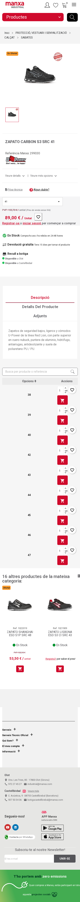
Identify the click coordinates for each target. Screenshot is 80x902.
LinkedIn (15, 827)
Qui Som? (8, 740)
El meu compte (11, 746)
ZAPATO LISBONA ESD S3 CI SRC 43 (60, 633)
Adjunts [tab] (40, 316)
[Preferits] (55, 5)
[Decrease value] (65, 392)
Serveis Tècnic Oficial (15, 735)
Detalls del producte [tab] (40, 306)
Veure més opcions (44, 175)
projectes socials (41, 894)
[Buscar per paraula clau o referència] (72, 17)
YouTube (7, 827)
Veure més (33, 791)
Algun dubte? (41, 189)
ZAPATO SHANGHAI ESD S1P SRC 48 (20, 633)
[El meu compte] (48, 5)
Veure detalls (15, 175)
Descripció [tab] (40, 297)
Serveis (6, 729)
